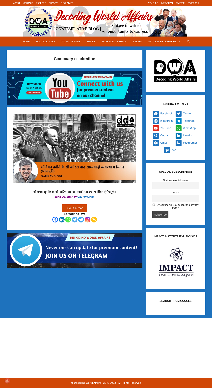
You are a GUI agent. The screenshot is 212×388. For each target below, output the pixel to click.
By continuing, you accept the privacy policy (177, 206)
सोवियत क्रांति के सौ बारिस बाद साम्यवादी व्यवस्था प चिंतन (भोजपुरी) (74, 192)
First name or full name (175, 180)
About (16, 3)
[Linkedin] (62, 219)
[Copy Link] (94, 219)
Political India (45, 41)
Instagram (167, 3)
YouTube (153, 3)
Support (41, 3)
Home (26, 41)
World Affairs (70, 41)
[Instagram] (87, 219)
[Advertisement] (42, 348)
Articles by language (162, 41)
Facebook (193, 3)
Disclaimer (67, 3)
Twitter (180, 3)
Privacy (53, 3)
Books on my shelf (114, 41)
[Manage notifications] (7, 380)
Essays (137, 41)
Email (176, 192)
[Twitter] (75, 219)
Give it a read (75, 208)
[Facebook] (55, 219)
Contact (28, 3)
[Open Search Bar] (188, 41)
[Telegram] (81, 219)
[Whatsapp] (68, 219)
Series (91, 41)
